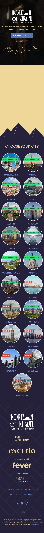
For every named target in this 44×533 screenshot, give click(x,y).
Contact (10, 489)
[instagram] (17, 503)
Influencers (16, 494)
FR (23, 512)
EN (20, 512)
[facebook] (22, 503)
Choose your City (22, 35)
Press (19, 489)
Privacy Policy (35, 524)
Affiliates (29, 494)
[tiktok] (27, 503)
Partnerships (31, 489)
